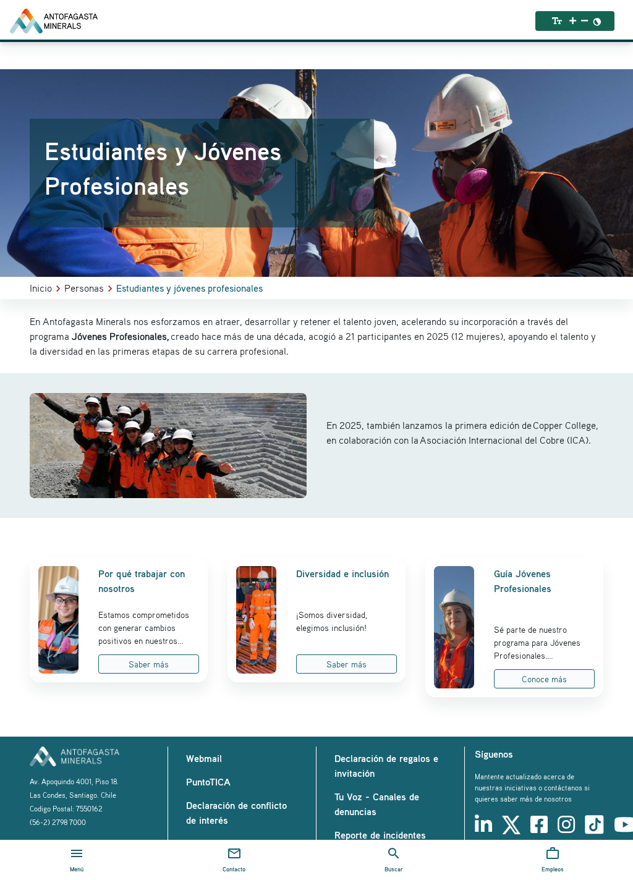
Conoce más (544, 679)
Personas (84, 288)
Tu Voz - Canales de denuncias (376, 804)
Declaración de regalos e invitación (386, 765)
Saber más (149, 664)
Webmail (204, 758)
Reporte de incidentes (380, 835)
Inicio (41, 288)
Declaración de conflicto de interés (236, 812)
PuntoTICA (208, 782)
